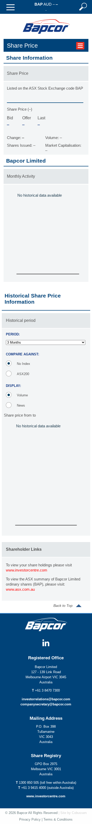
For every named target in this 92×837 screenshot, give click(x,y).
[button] (10, 7)
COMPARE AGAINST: (22, 354)
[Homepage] (46, 37)
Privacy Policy (30, 819)
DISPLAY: (13, 386)
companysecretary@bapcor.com (45, 704)
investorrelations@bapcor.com (46, 699)
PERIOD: (13, 334)
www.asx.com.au (20, 589)
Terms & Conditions (58, 819)
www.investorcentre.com (26, 570)
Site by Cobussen (73, 813)
